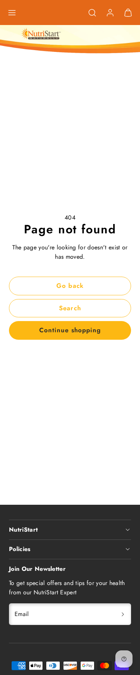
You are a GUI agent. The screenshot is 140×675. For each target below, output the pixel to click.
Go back (69, 285)
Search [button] (70, 308)
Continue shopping (69, 330)
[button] (12, 13)
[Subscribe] (123, 614)
